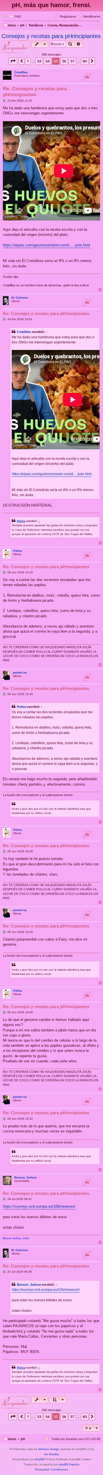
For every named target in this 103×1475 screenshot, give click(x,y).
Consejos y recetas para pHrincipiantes (51, 36)
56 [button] (64, 61)
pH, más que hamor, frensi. (51, 5)
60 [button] (85, 61)
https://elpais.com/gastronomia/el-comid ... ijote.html (46, 245)
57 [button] (72, 61)
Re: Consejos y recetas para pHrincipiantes (35, 91)
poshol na (20, 672)
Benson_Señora (25, 1177)
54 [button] (47, 61)
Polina (21, 521)
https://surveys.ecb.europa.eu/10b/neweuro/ (39, 1206)
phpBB (39, 1459)
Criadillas (21, 72)
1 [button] (28, 61)
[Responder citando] (87, 77)
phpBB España (69, 1464)
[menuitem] (15, 16)
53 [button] (39, 61)
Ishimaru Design (48, 1449)
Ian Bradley (51, 1454)
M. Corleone (19, 297)
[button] (13, 61)
